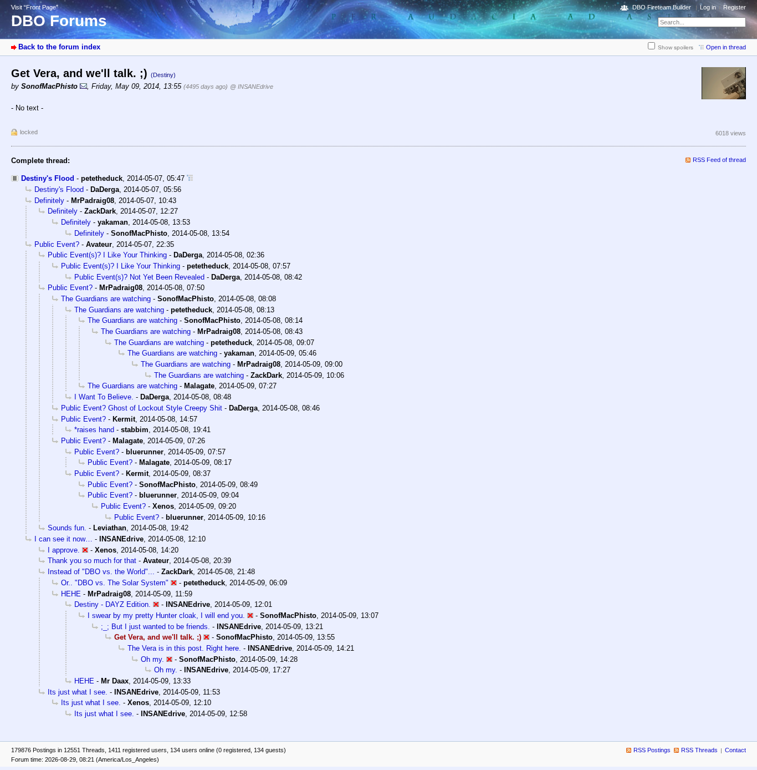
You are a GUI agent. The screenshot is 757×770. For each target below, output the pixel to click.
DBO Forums (59, 20)
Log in (708, 7)
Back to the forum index (59, 47)
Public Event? (56, 244)
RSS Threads (699, 750)
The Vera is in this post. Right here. (184, 648)
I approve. (64, 550)
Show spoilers (675, 47)
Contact (735, 750)
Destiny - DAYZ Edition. (112, 604)
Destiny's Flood (47, 178)
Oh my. (152, 659)
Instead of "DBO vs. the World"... (101, 572)
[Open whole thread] (190, 178)
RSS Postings (652, 750)
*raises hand (94, 429)
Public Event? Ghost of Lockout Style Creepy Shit (141, 408)
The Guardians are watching (106, 299)
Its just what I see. (78, 692)
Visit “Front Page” (34, 7)
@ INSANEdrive (251, 86)
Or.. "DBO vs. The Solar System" (114, 583)
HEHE (71, 594)
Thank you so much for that (92, 560)
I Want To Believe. (104, 397)
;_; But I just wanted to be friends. (155, 626)
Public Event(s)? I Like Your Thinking (107, 255)
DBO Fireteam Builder (661, 7)
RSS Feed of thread (719, 159)
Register (734, 7)
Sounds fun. (67, 528)
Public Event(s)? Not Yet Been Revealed (139, 277)
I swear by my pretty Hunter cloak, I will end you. (166, 615)
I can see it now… (63, 539)
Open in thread (726, 47)
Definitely (49, 200)
